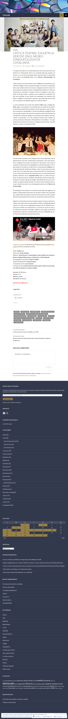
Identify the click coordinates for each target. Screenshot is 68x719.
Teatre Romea (27, 688)
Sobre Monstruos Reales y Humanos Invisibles (15, 699)
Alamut (5, 615)
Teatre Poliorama (19, 688)
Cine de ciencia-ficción (10, 441)
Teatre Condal (61, 686)
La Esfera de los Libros (9, 650)
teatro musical (43, 688)
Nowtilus (5, 659)
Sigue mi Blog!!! (8, 399)
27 (7, 535)
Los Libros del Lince (8, 656)
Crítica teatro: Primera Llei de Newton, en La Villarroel (17, 572)
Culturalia (6, 15)
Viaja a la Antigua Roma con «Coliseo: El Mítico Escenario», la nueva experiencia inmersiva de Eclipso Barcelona (33, 562)
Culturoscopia (6, 454)
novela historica (11, 686)
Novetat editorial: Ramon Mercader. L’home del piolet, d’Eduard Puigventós (31, 338)
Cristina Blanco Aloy (48, 311)
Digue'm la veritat (19, 313)
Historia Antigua (36, 684)
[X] (7, 413)
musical (60, 684)
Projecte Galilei (48, 318)
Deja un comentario (39, 66)
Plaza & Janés (6, 669)
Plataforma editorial (8, 666)
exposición (21, 684)
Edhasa (5, 637)
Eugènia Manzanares (20, 316)
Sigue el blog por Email (10, 386)
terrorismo (46, 320)
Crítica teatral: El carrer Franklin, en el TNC (26, 331)
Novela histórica (8, 482)
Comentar (49, 367)
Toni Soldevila (19, 322)
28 (16, 535)
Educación (5, 466)
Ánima (4, 435)
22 (25, 532)
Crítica (4, 627)
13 (7, 530)
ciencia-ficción (28, 681)
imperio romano (52, 684)
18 (52, 530)
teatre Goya (5, 688)
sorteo (56, 686)
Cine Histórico (7, 447)
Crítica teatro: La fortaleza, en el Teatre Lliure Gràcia (17, 569)
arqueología (5, 680)
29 (25, 535)
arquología (25, 311)
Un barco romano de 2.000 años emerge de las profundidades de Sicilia (22, 559)
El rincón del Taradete (9, 587)
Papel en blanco (7, 600)
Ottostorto (6, 597)
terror (48, 688)
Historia (5, 476)
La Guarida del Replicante (10, 590)
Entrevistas (6, 470)
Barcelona (20, 680)
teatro (33, 688)
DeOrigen (5, 463)
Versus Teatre (59, 688)
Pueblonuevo (6, 489)
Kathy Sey (51, 316)
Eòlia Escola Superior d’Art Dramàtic (37, 313)
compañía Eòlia (35, 311)
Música (5, 486)
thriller (53, 688)
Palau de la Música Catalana (37, 686)
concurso (53, 680)
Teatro (15, 50)
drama (16, 684)
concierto (46, 680)
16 (34, 530)
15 (25, 530)
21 (16, 532)
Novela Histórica (19, 686)
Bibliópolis (5, 621)
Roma (52, 686)
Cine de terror (7, 444)
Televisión (5, 498)
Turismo (5, 502)
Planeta (5, 662)
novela (4, 686)
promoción (47, 686)
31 (43, 535)
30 (34, 535)
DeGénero (5, 457)
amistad (17, 311)
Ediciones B (6, 640)
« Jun (4, 538)
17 (43, 530)
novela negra (27, 686)
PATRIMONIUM (7, 603)
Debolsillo (5, 631)
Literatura (5, 479)
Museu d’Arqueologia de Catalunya (24, 318)
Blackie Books (6, 624)
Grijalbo (5, 643)
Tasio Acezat (37, 320)
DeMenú (5, 460)
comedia (39, 680)
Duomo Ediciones (7, 634)
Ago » (63, 538)
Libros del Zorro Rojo (8, 653)
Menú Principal (66, 15)
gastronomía (32, 316)
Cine (4, 438)
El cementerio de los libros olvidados (13, 584)
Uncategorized (7, 505)
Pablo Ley (39, 318)
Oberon (5, 593)
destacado (8, 683)
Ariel (4, 618)
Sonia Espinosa (27, 320)
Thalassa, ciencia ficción (9, 702)
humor (43, 684)
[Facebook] (4, 413)
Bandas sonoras (12, 680)
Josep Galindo (42, 316)
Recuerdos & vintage (8, 492)
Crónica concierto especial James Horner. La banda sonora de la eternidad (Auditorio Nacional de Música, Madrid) (33, 566)
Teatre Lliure (11, 688)
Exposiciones (6, 473)
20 (7, 532)
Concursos (6, 451)
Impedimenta (6, 647)
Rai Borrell (18, 320)
